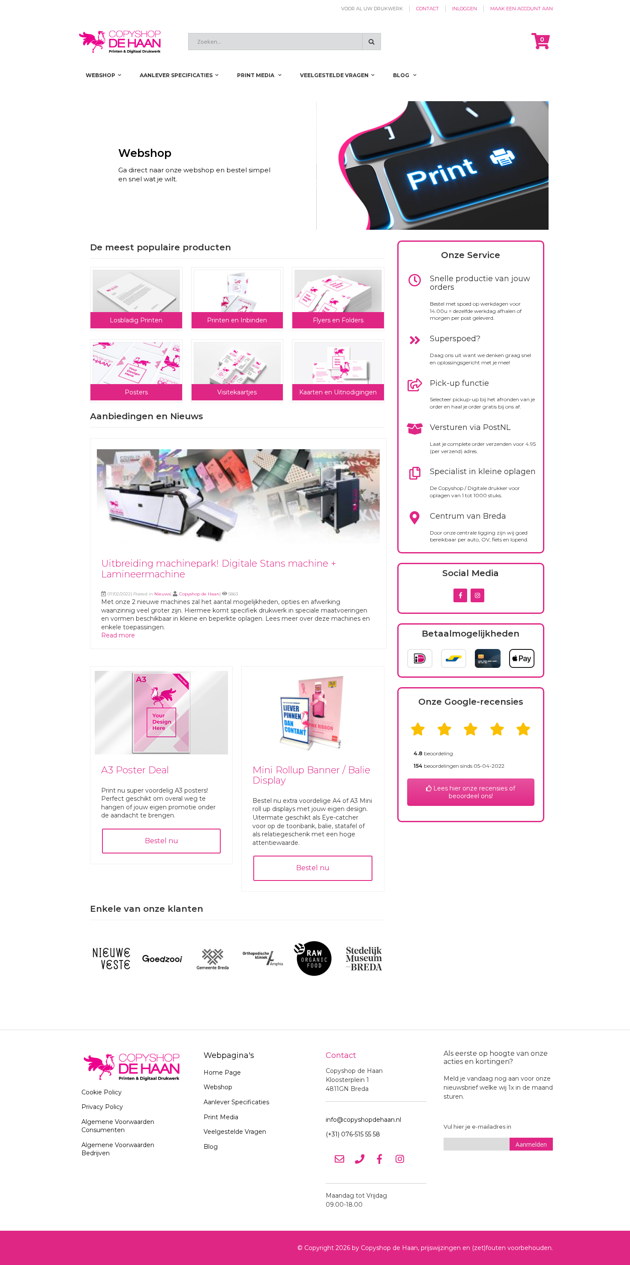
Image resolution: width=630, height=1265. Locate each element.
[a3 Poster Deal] (161, 752)
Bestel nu (161, 841)
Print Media (221, 1117)
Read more (118, 635)
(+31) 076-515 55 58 (353, 1134)
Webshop (218, 1087)
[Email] (339, 1159)
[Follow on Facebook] (460, 595)
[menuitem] (404, 75)
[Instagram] (399, 1159)
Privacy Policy (102, 1107)
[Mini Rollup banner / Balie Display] (312, 752)
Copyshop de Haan (199, 594)
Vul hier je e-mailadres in (477, 1126)
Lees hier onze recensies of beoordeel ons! (473, 792)
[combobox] (284, 41)
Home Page (222, 1072)
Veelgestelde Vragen (235, 1132)
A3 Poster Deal (135, 770)
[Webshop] (315, 165)
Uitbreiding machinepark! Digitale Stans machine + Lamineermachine (218, 569)
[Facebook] (379, 1159)
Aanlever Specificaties (236, 1102)
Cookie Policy (101, 1092)
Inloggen (464, 9)
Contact (427, 9)
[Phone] (359, 1159)
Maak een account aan (521, 9)
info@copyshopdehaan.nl (363, 1120)
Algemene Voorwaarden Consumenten (117, 1126)
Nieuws (162, 594)
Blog (211, 1147)
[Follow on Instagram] (477, 595)
